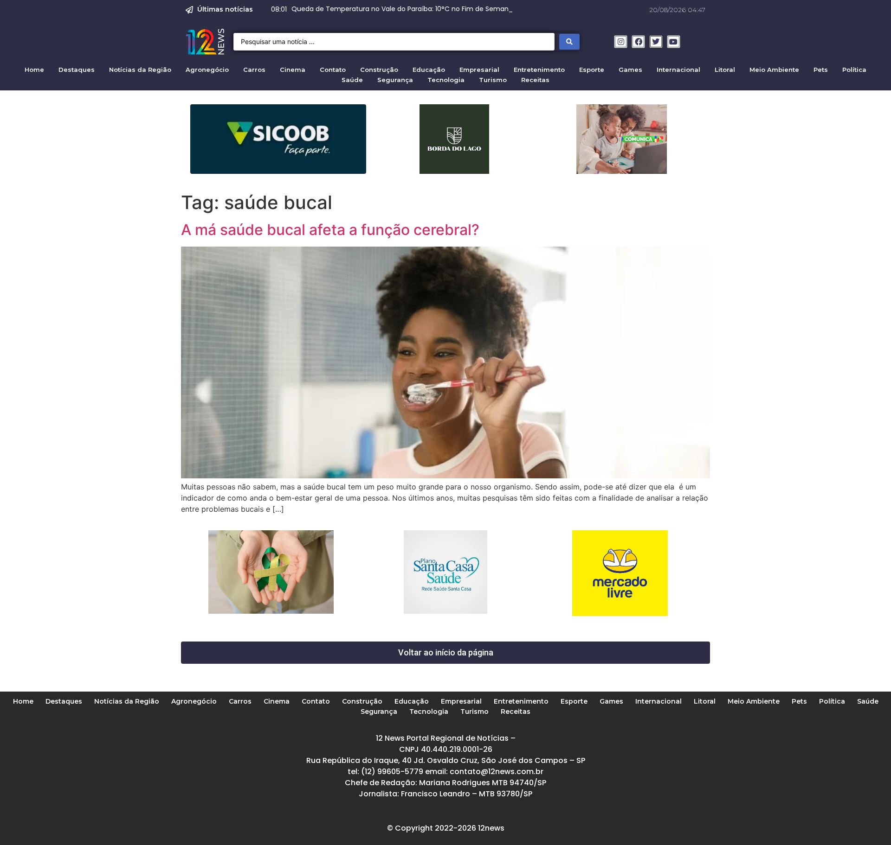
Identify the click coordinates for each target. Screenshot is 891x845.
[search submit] (569, 42)
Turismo (493, 79)
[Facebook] (638, 42)
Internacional (678, 69)
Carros (254, 69)
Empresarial (479, 69)
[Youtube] (673, 42)
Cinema (292, 69)
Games (630, 69)
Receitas (535, 79)
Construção (379, 69)
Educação (429, 69)
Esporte (591, 69)
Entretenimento (539, 69)
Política (854, 69)
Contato (333, 69)
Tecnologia (446, 79)
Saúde (352, 79)
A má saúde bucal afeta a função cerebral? (330, 230)
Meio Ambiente (774, 69)
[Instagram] (620, 42)
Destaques (76, 69)
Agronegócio (207, 69)
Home (34, 69)
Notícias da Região (140, 69)
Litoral (725, 69)
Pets (821, 69)
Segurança (395, 79)
